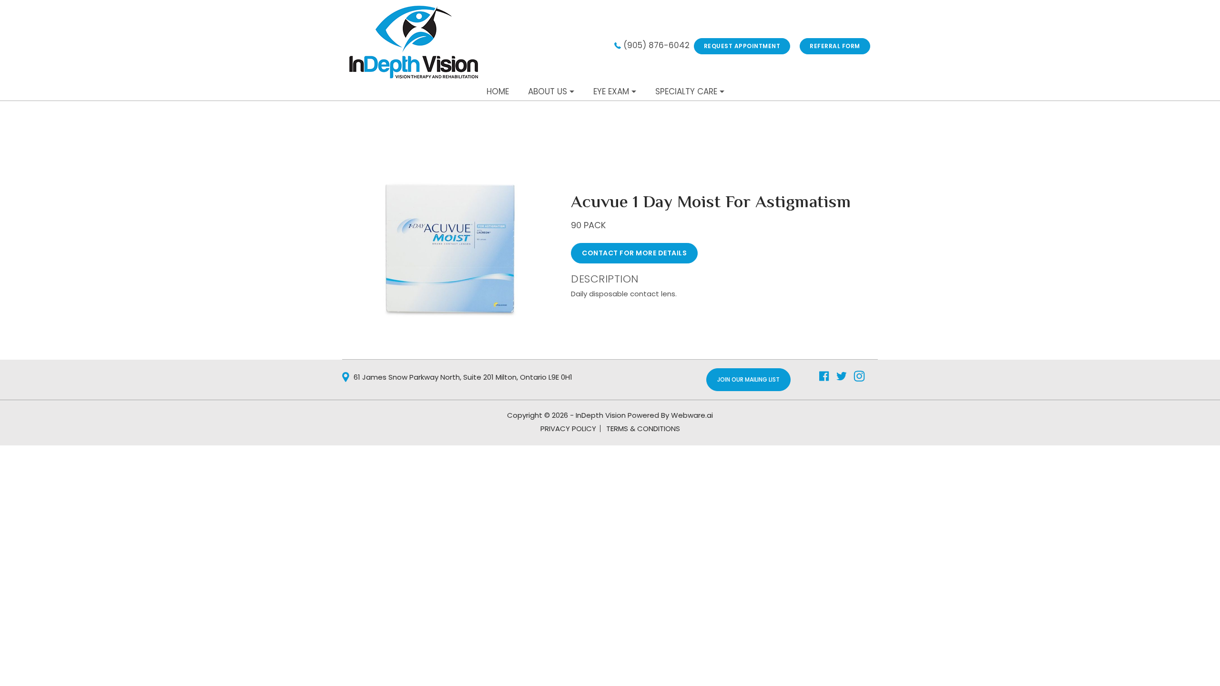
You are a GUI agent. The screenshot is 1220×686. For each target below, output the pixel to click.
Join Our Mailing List (748, 379)
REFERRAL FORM (835, 46)
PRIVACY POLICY (568, 428)
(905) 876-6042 (656, 45)
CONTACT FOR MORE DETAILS (634, 253)
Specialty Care (686, 91)
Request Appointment (742, 46)
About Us (547, 91)
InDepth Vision (601, 415)
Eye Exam (611, 91)
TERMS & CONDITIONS (643, 428)
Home (498, 91)
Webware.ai (692, 415)
